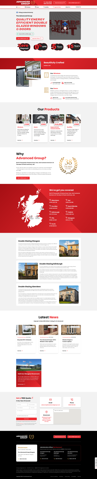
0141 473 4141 (45, 458)
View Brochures (59, 2)
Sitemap (79, 476)
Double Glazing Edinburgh (51, 264)
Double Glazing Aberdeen (29, 286)
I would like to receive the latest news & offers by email (26, 421)
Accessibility (73, 476)
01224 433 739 (72, 458)
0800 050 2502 (48, 3)
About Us (68, 7)
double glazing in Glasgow (34, 172)
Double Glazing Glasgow (29, 241)
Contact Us (78, 7)
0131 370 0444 (59, 458)
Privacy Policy (67, 476)
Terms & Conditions (54, 476)
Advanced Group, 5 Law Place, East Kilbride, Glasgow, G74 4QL (46, 419)
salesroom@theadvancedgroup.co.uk (50, 405)
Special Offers (36, 38)
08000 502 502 (71, 405)
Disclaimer (61, 476)
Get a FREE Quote (73, 2)
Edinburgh (44, 172)
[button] (65, 26)
